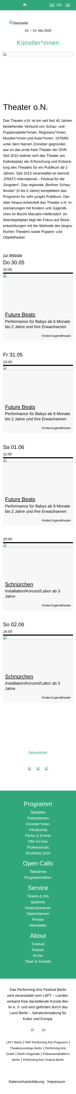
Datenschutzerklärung (26, 1082)
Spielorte (38, 902)
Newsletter (37, 752)
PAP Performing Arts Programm (46, 1042)
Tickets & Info (38, 896)
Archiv (38, 956)
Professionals (38, 847)
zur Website (12, 255)
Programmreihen (37, 878)
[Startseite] (38, 23)
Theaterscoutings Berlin (26, 1048)
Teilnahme (38, 872)
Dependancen (38, 914)
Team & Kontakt (38, 961)
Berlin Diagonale (28, 1054)
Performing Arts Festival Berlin (43, 1060)
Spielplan (37, 812)
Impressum (56, 1082)
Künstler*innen (38, 824)
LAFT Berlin (14, 1042)
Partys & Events (38, 836)
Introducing (38, 830)
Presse (38, 919)
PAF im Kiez (38, 841)
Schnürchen (19, 584)
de (52, 5)
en (59, 5)
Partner (38, 950)
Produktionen (38, 818)
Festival (38, 944)
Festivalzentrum (38, 908)
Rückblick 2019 (38, 853)
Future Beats (20, 315)
